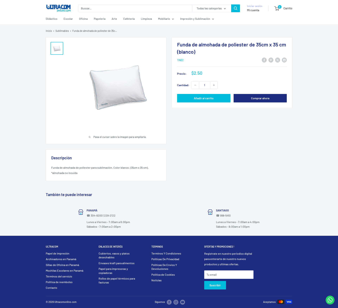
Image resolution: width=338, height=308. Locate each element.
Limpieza (146, 18)
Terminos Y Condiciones (166, 253)
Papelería (99, 18)
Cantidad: (183, 85)
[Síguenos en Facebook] (169, 302)
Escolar (68, 18)
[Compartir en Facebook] (264, 60)
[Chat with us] (330, 303)
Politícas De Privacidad (165, 259)
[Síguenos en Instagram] (175, 302)
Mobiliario (164, 18)
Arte (114, 18)
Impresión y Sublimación (195, 18)
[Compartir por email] (284, 60)
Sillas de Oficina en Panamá (62, 264)
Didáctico (51, 18)
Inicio (49, 30)
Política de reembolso (59, 282)
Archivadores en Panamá (61, 259)
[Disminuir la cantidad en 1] (195, 85)
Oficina (83, 18)
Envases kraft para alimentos (116, 263)
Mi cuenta (253, 10)
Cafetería (129, 18)
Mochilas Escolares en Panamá (64, 270)
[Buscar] (235, 8)
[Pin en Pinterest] (270, 60)
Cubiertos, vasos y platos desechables (114, 255)
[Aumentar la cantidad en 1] (214, 85)
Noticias (156, 280)
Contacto (51, 287)
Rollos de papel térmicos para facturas (117, 280)
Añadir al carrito (204, 98)
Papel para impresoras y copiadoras (113, 270)
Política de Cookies (163, 274)
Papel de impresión (57, 253)
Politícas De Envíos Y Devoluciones (164, 266)
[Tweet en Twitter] (277, 60)
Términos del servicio (59, 276)
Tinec (180, 60)
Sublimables (62, 30)
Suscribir (215, 285)
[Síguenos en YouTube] (182, 302)
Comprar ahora (260, 98)
